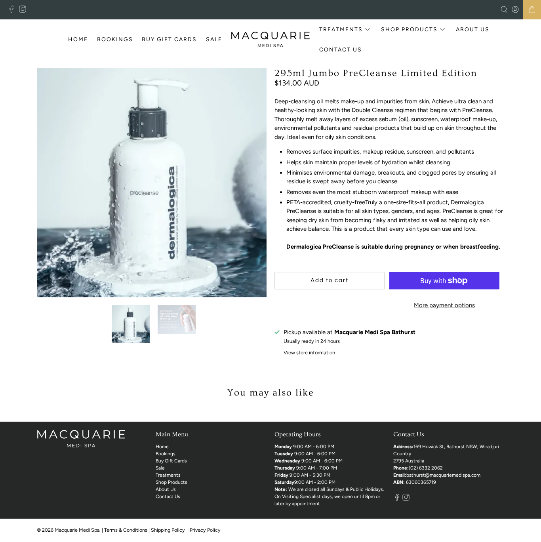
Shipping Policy (168, 530)
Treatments (341, 29)
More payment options (444, 305)
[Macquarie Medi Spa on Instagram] (24, 11)
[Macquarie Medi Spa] (270, 39)
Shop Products (409, 29)
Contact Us (340, 49)
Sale (214, 39)
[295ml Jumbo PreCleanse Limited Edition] (152, 182)
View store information (309, 353)
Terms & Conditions (125, 530)
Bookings (115, 39)
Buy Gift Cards (169, 39)
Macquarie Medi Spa (77, 530)
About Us (473, 29)
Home (78, 39)
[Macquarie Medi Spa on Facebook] (13, 11)
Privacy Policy (206, 530)
